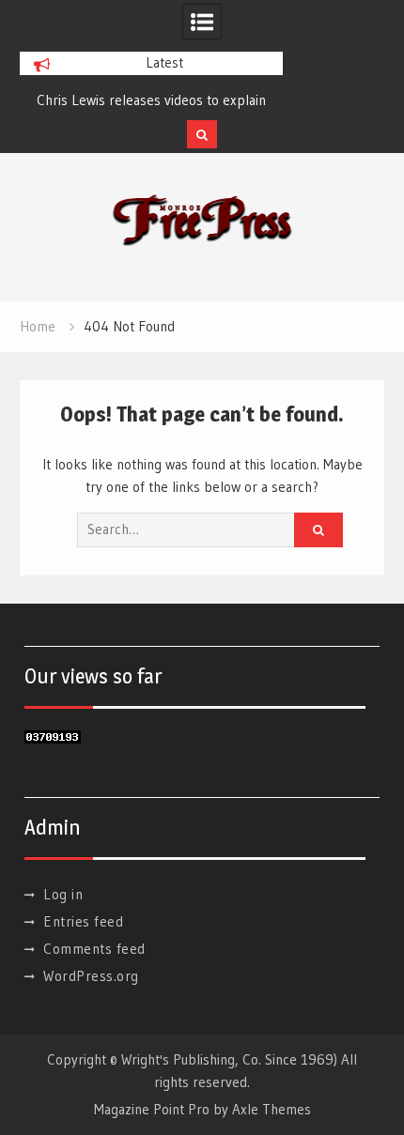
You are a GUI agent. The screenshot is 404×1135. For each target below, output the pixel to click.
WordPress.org (91, 976)
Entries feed (83, 921)
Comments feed (94, 949)
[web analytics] (52, 738)
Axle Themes (271, 1109)
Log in (63, 894)
